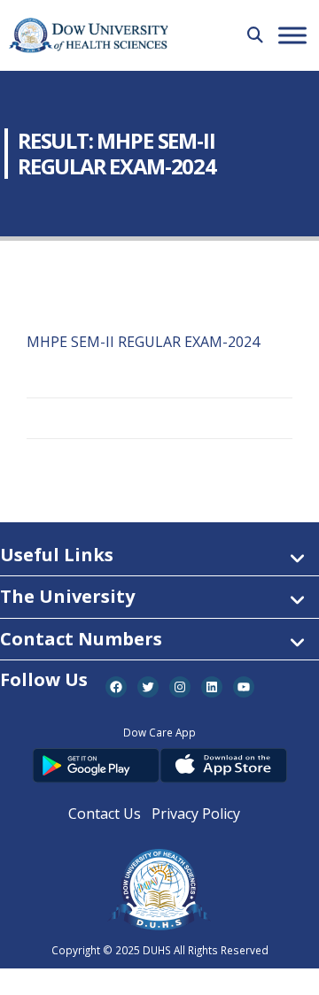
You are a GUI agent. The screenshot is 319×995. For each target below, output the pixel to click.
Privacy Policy (196, 813)
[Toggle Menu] (292, 35)
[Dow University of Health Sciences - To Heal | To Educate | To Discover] (88, 36)
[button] (255, 34)
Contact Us (104, 813)
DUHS (157, 950)
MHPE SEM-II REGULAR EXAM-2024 (143, 341)
